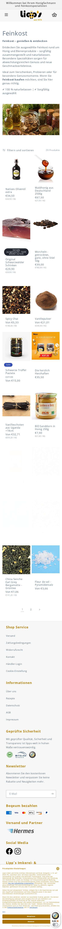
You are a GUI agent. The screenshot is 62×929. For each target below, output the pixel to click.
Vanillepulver (43, 318)
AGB (8, 712)
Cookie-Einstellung (16, 670)
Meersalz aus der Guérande (16, 534)
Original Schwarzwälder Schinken (15, 262)
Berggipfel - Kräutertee (42, 534)
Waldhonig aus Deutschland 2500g (44, 190)
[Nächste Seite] (39, 609)
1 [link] (22, 609)
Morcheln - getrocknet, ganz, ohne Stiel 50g (45, 256)
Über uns (11, 691)
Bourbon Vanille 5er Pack (16, 484)
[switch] (55, 924)
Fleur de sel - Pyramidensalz (44, 583)
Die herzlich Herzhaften (42, 372)
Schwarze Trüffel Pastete (16, 372)
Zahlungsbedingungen (18, 642)
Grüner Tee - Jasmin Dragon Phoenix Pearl (44, 483)
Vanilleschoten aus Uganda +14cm (15, 427)
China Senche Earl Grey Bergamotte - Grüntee (14, 584)
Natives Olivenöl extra (16, 191)
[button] (6, 14)
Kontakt (10, 656)
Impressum (12, 719)
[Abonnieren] (52, 793)
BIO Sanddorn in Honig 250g (45, 428)
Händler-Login (14, 663)
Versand (10, 635)
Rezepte (10, 698)
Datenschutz (13, 705)
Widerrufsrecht (14, 649)
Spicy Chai (12, 318)
